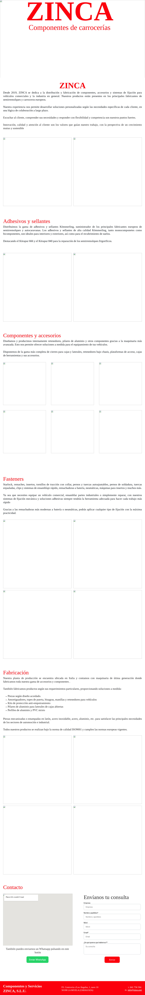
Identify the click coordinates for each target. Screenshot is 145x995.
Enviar (112, 959)
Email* (86, 933)
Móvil (85, 923)
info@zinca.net (135, 990)
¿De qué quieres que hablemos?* (96, 942)
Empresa (87, 903)
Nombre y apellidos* (91, 913)
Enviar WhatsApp (37, 959)
